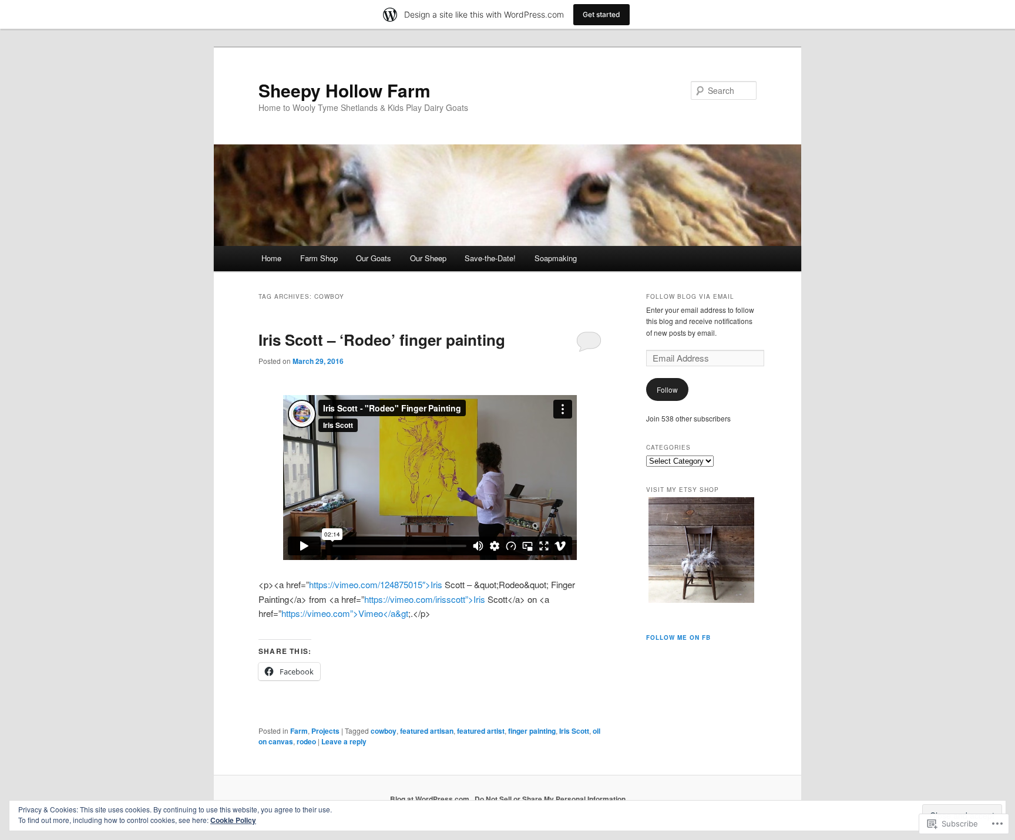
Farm (299, 731)
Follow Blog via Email (690, 296)
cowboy (383, 731)
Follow (667, 389)
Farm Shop (319, 258)
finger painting (532, 731)
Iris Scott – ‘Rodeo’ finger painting (381, 339)
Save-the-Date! (490, 258)
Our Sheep (428, 258)
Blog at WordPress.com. (430, 799)
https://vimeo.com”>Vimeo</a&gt (344, 613)
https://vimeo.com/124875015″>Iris (375, 584)
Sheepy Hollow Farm (344, 90)
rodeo (306, 741)
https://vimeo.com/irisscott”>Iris (424, 599)
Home (271, 258)
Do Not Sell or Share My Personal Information (550, 799)
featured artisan (426, 731)
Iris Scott (574, 731)
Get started (601, 14)
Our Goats (373, 258)
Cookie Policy (233, 820)
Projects (325, 731)
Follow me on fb (678, 637)
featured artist (481, 731)
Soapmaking (556, 258)
